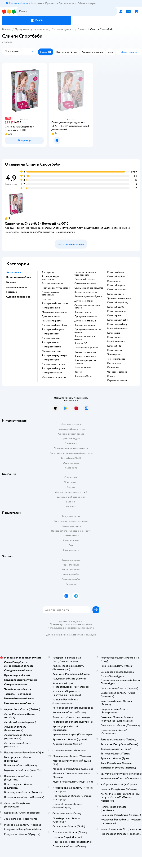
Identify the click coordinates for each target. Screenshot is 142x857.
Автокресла (48, 272)
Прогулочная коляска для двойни (87, 330)
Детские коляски (83, 300)
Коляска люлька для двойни (84, 337)
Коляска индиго (115, 294)
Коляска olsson (115, 350)
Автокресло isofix (51, 346)
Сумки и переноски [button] (18, 296)
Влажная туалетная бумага (88, 296)
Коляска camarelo (116, 311)
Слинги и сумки (61, 29)
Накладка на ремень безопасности (85, 273)
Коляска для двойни (84, 325)
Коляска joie (113, 333)
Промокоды (71, 443)
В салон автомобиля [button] (18, 277)
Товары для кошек (71, 559)
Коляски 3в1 (80, 343)
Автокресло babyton (53, 329)
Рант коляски (114, 281)
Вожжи (78, 371)
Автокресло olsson (52, 372)
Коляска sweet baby (117, 320)
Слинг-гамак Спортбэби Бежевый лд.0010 (36, 223)
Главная (6, 29)
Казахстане (77, 634)
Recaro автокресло (52, 320)
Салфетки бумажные (85, 283)
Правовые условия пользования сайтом (71, 624)
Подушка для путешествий (56, 287)
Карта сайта (71, 467)
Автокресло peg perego (54, 355)
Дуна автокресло (51, 316)
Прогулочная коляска (85, 316)
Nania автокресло (51, 351)
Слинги (82, 29)
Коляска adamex (115, 272)
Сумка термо (114, 363)
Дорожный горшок (84, 279)
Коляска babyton (116, 285)
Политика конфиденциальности (71, 448)
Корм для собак (71, 574)
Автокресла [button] (13, 272)
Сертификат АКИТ (71, 458)
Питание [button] (11, 292)
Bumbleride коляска (117, 328)
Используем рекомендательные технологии (71, 627)
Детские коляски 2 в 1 (85, 320)
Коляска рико (114, 315)
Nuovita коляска (116, 341)
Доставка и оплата (71, 424)
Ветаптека (71, 584)
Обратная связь (71, 462)
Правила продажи (71, 438)
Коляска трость (82, 312)
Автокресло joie (50, 359)
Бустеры (46, 299)
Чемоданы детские (117, 371)
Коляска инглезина (117, 289)
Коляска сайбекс (83, 376)
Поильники (113, 367)
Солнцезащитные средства (88, 287)
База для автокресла (52, 283)
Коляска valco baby (117, 324)
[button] (36, 20)
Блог (71, 545)
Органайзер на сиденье (54, 377)
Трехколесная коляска (119, 298)
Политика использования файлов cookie (71, 453)
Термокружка (114, 354)
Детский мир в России (58, 634)
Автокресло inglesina (53, 364)
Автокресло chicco (52, 342)
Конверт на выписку (85, 352)
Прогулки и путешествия (30, 29)
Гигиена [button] (11, 282)
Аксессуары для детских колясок (87, 306)
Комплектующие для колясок (85, 362)
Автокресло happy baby (54, 325)
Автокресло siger (51, 338)
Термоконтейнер (116, 358)
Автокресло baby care (53, 368)
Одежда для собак (71, 579)
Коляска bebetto (116, 307)
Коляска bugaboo (116, 276)
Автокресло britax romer (55, 303)
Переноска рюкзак (117, 380)
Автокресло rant (50, 333)
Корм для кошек (71, 564)
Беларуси (91, 634)
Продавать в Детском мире (71, 428)
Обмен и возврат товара (71, 433)
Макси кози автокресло (54, 312)
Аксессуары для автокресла (50, 278)
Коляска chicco (115, 337)
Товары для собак (71, 569)
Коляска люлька (82, 367)
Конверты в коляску (85, 356)
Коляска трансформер (86, 347)
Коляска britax (114, 345)
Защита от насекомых (85, 292)
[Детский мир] (9, 11)
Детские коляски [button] (16, 287)
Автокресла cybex (51, 307)
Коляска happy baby (117, 302)
